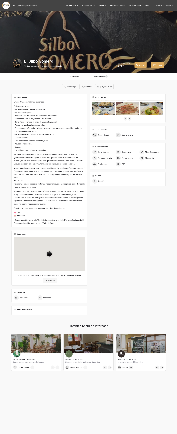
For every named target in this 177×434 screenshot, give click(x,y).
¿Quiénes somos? (89, 5)
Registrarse (169, 5)
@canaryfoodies (135, 5)
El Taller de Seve (48, 223)
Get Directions (50, 281)
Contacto (102, 5)
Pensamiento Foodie (117, 5)
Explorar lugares (72, 5)
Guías (147, 5)
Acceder (159, 5)
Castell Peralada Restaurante (70, 220)
